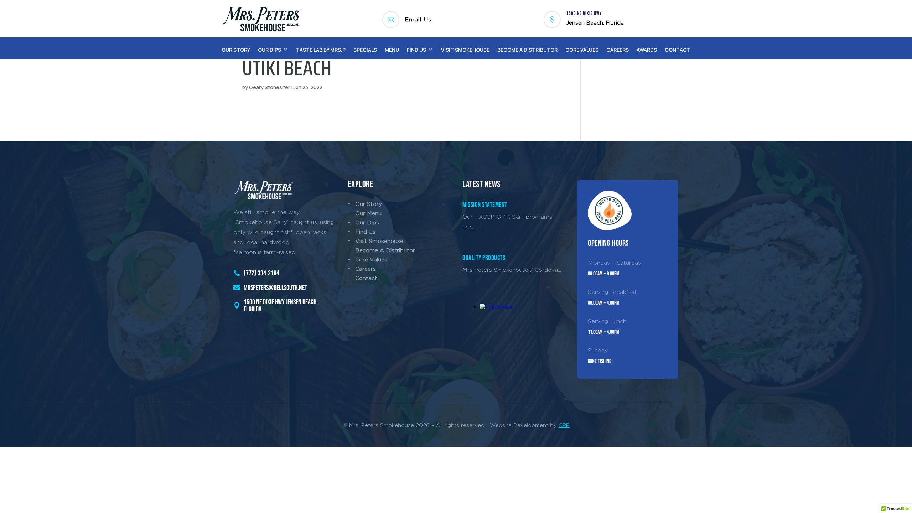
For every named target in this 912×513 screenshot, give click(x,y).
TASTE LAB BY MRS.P (321, 49)
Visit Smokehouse (465, 49)
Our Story (236, 49)
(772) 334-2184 (261, 273)
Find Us (416, 49)
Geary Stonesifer (269, 87)
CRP (564, 425)
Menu (392, 49)
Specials (365, 49)
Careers (617, 49)
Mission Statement (484, 205)
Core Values (581, 49)
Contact (677, 49)
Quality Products (483, 258)
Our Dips (269, 49)
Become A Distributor (527, 49)
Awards (647, 49)
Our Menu (368, 213)
